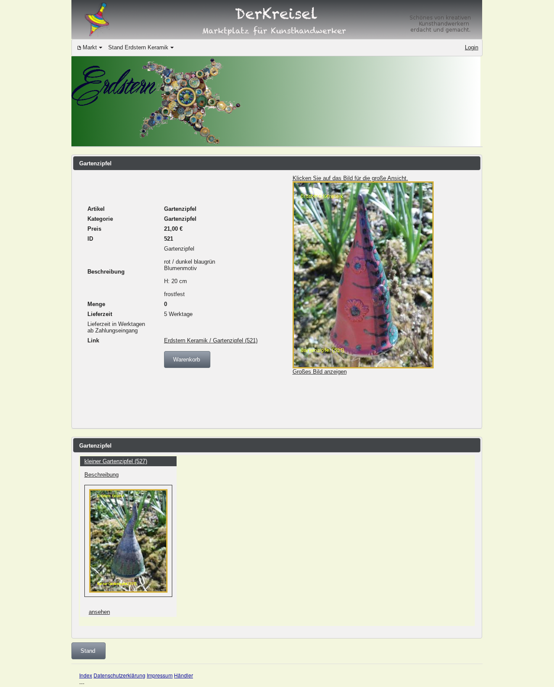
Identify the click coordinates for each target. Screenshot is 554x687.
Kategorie (100, 219)
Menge (96, 304)
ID (90, 238)
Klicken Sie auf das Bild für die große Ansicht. (350, 178)
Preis (94, 229)
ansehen (99, 612)
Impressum (160, 675)
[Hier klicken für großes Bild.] (363, 366)
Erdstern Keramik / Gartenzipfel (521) (211, 340)
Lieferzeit (99, 314)
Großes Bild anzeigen (320, 371)
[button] (187, 359)
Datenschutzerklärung (119, 675)
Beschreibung (106, 271)
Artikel (96, 209)
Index (85, 675)
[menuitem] (90, 48)
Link (93, 340)
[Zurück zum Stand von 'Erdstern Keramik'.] (275, 144)
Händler (183, 675)
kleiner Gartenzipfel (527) (115, 461)
